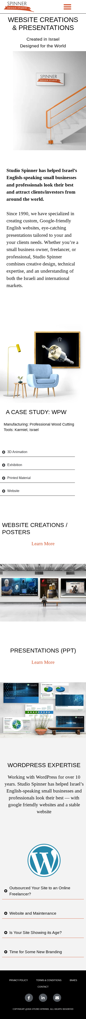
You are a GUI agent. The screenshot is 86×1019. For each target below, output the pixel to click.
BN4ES (73, 980)
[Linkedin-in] (43, 998)
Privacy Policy (18, 980)
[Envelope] (57, 998)
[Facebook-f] (29, 998)
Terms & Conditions (48, 980)
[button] (67, 6)
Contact (43, 986)
